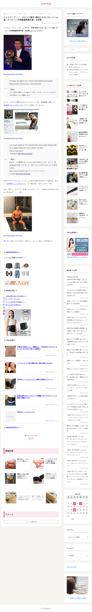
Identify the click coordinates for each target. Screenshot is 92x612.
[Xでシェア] (4, 298)
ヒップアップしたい (13, 299)
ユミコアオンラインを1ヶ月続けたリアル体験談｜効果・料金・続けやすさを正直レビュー (77, 406)
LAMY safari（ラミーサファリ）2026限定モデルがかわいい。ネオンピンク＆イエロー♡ (77, 320)
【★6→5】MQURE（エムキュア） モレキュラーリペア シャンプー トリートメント (77, 452)
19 (74, 510)
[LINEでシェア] (4, 307)
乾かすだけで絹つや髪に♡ (78, 41)
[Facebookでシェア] (4, 301)
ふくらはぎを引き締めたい (15, 302)
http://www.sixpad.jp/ (25, 154)
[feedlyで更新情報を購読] (29, 438)
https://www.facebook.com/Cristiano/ (13, 74)
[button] (4, 314)
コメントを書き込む (31, 522)
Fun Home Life (71, 567)
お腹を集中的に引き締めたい (16, 296)
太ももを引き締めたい (14, 305)
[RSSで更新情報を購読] (32, 438)
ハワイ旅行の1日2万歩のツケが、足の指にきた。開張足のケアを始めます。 (77, 377)
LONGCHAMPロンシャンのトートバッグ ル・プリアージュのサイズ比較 (78, 72)
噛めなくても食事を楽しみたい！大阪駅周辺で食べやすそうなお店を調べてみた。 (77, 341)
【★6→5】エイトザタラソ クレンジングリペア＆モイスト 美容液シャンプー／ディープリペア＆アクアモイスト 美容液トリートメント (77, 477)
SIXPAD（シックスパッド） (14, 105)
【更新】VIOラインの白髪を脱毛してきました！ (78, 66)
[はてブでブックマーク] (4, 304)
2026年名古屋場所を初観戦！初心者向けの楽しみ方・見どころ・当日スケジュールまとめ (77, 330)
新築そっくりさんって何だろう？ (77, 369)
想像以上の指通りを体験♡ (78, 598)
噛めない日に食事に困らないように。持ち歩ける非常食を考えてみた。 (77, 352)
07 (73, 519)
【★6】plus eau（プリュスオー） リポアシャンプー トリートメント (77, 463)
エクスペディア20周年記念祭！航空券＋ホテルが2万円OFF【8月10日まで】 (77, 293)
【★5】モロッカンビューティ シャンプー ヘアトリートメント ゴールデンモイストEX (77, 417)
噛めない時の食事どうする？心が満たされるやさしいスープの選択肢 (77, 428)
